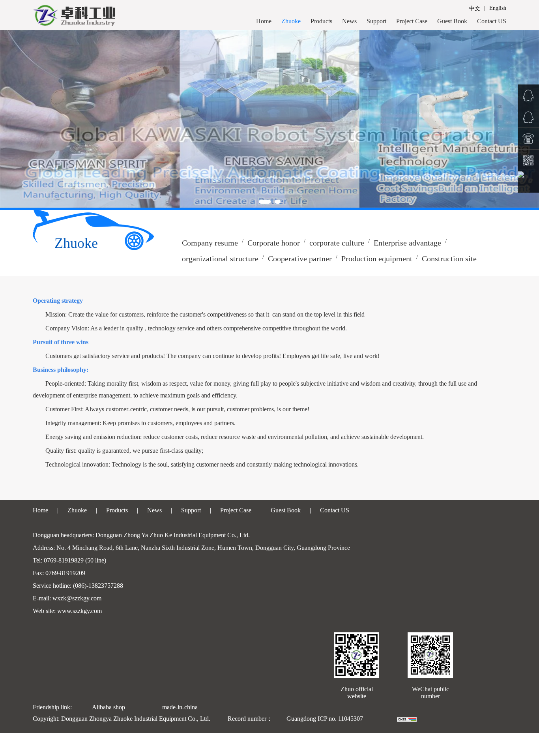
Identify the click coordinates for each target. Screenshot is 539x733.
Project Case (411, 21)
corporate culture (336, 242)
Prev (10, 118)
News (349, 21)
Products (321, 21)
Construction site (449, 258)
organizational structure (220, 258)
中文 (474, 8)
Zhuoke (291, 21)
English (497, 8)
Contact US (491, 21)
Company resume (210, 242)
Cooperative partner (300, 258)
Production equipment (376, 258)
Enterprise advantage (407, 242)
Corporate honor (273, 242)
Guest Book (452, 21)
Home (263, 21)
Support (376, 21)
